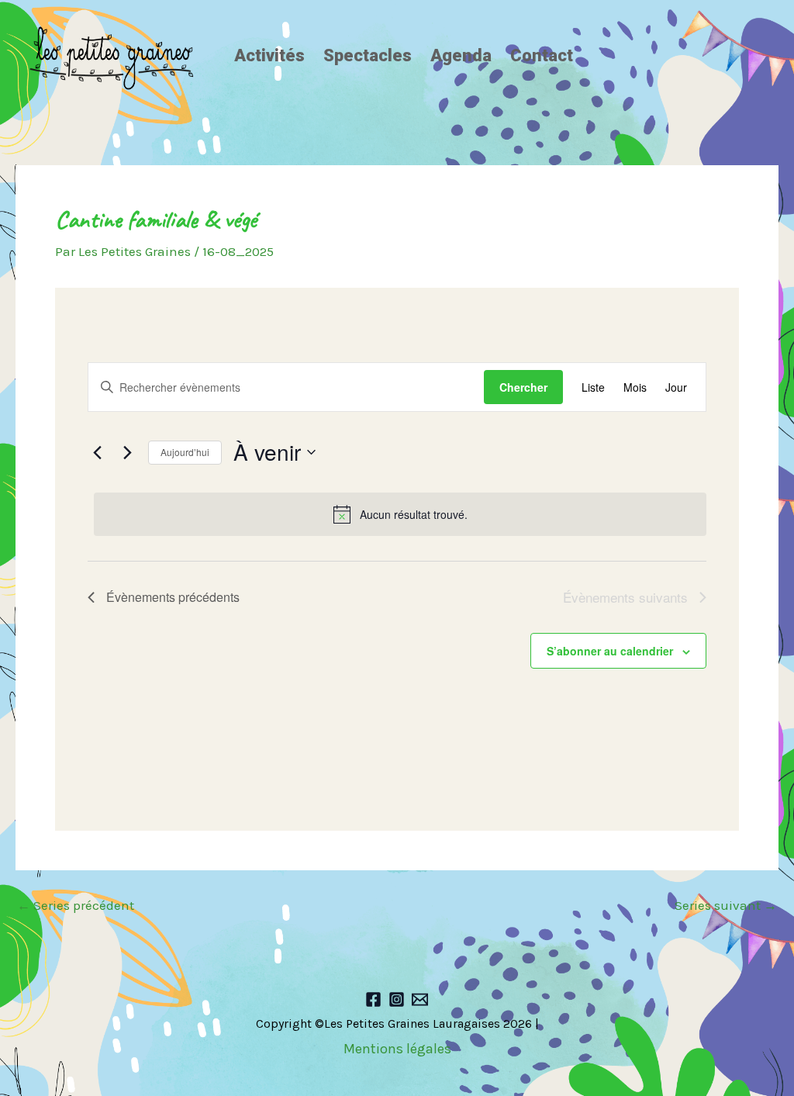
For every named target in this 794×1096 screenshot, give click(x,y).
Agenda (461, 55)
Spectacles (367, 55)
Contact (541, 55)
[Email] (420, 999)
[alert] (400, 514)
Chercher (523, 387)
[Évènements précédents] (97, 452)
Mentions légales (397, 1048)
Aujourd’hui (185, 451)
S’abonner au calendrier (610, 651)
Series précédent (75, 905)
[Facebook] (373, 999)
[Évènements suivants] (127, 452)
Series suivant (726, 905)
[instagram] (396, 999)
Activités (269, 55)
